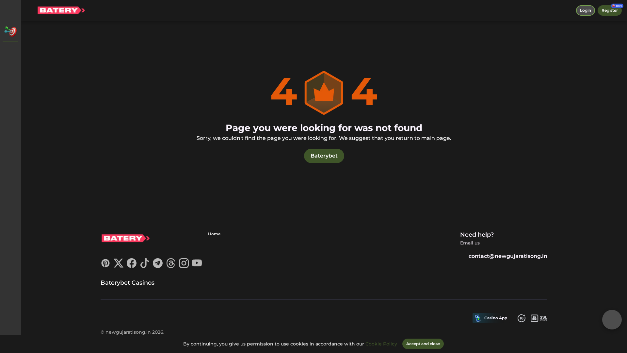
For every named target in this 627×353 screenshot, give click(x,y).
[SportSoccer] (10, 86)
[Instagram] (184, 266)
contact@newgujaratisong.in (508, 256)
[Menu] (30, 10)
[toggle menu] (10, 10)
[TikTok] (145, 266)
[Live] (10, 69)
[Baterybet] (10, 52)
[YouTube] (197, 266)
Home (214, 233)
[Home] (61, 10)
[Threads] (171, 266)
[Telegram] (158, 266)
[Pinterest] (105, 266)
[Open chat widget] (612, 319)
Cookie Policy (381, 344)
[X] (118, 266)
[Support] (10, 124)
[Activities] (10, 31)
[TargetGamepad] (10, 103)
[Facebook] (132, 266)
